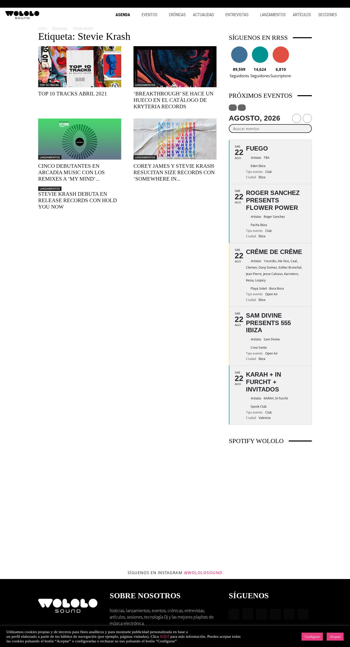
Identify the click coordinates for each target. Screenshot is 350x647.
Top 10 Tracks (49, 85)
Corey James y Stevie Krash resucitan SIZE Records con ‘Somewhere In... (174, 172)
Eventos (149, 14)
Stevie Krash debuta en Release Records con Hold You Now (77, 200)
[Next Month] (307, 118)
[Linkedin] (316, 4)
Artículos (302, 14)
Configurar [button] (312, 637)
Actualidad (203, 14)
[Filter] (233, 107)
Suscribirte (281, 48)
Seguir (239, 48)
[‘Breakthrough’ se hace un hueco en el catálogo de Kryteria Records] (175, 66)
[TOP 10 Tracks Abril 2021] (79, 66)
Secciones (327, 14)
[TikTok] (332, 4)
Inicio (42, 28)
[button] (291, 4)
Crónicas (177, 14)
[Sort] (242, 107)
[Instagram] (307, 4)
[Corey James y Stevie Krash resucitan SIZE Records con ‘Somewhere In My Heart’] (175, 139)
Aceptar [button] (335, 637)
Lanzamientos (273, 14)
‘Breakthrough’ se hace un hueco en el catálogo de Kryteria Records (173, 100)
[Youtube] (341, 4)
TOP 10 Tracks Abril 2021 (72, 94)
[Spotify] (324, 4)
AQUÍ (164, 636)
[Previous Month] (296, 118)
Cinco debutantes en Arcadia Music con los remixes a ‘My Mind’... (71, 172)
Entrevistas (237, 14)
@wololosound (203, 572)
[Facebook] (299, 4)
